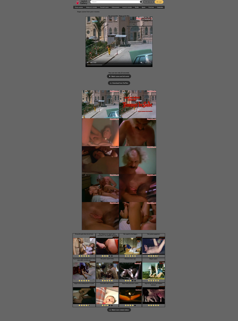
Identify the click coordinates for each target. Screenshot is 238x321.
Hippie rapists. (153, 259)
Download (147, 19)
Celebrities (160, 7)
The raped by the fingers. (130, 234)
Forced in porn (104, 7)
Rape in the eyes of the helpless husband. (153, 284)
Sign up (150, 2)
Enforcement (115, 7)
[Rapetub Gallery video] (82, 3)
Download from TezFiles (120, 83)
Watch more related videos (120, 310)
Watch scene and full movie (120, 76)
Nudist (137, 7)
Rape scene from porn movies (88, 12)
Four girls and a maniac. (107, 283)
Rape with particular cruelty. (130, 283)
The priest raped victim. (107, 259)
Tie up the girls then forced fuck (84, 234)
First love (151, 7)
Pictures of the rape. (130, 259)
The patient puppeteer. (153, 234)
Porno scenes (79, 7)
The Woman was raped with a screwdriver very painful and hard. (107, 234)
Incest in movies (127, 7)
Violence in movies (91, 7)
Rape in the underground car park (84, 283)
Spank (143, 7)
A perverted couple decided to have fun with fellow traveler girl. (84, 259)
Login (160, 2)
